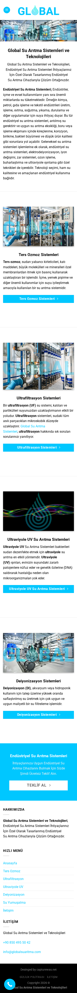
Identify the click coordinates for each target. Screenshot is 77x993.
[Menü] (6, 10)
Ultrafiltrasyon (13, 879)
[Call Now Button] (9, 984)
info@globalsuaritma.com (22, 952)
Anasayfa (10, 863)
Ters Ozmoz (11, 871)
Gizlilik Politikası (32, 977)
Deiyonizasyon (13, 895)
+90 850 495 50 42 (16, 942)
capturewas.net (47, 969)
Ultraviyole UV (13, 887)
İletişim (8, 910)
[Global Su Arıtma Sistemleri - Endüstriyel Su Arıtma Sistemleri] (38, 10)
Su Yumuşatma (14, 902)
